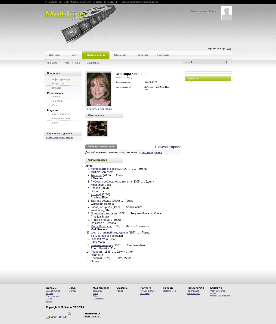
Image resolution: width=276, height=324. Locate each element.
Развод (95, 187)
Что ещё (96, 194)
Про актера (53, 73)
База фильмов (53, 291)
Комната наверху (102, 245)
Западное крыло (101, 207)
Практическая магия (104, 213)
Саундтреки (93, 63)
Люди (73, 54)
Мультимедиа (96, 54)
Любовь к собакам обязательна (111, 181)
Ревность (97, 251)
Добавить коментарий (101, 146)
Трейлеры (52, 63)
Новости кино (169, 291)
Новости (163, 54)
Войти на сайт (193, 293)
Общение (120, 54)
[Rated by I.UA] (75, 317)
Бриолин (97, 258)
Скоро (49, 299)
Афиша (49, 293)
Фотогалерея (96, 115)
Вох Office (144, 293)
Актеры (72, 291)
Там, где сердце (101, 200)
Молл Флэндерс (101, 226)
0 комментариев (167, 147)
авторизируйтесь (152, 152)
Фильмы (54, 54)
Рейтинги (142, 54)
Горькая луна (100, 238)
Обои (78, 63)
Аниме (49, 301)
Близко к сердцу (101, 219)
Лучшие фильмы (148, 291)
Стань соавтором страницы (59, 137)
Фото (66, 63)
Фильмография (97, 160)
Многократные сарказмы (107, 168)
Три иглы (96, 175)
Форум (119, 291)
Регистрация (198, 11)
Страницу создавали (59, 133)
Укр (229, 48)
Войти (212, 11)
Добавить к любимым (98, 108)
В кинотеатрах (53, 296)
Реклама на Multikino (220, 296)
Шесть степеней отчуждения (109, 232)
